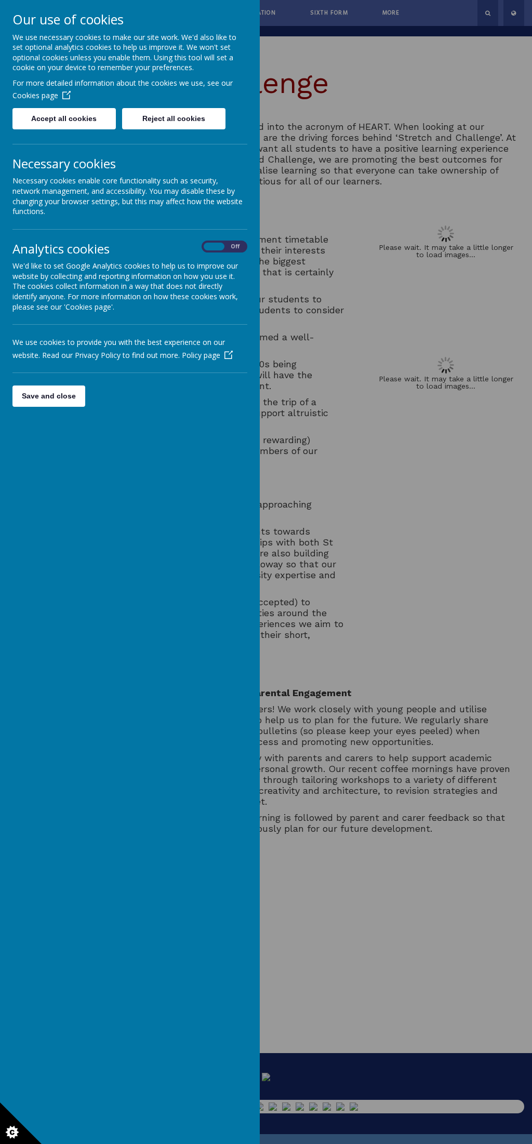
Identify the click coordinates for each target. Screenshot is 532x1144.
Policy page (201, 355)
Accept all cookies (64, 118)
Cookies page (35, 95)
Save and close (49, 396)
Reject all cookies (173, 118)
